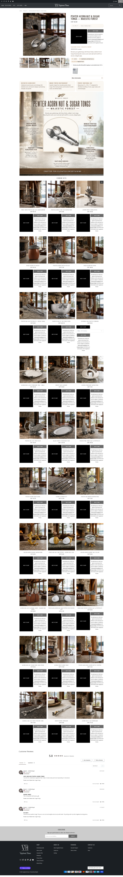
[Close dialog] (81, 422)
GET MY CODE (61, 445)
